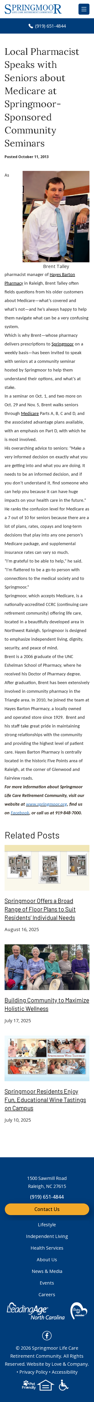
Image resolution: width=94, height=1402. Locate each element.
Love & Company (70, 1364)
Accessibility (65, 1372)
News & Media (47, 1271)
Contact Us (47, 1209)
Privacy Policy (33, 1372)
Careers (47, 1294)
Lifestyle (47, 1224)
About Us (47, 1259)
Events (47, 1283)
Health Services (47, 1248)
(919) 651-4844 (50, 26)
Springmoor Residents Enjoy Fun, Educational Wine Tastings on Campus (45, 1099)
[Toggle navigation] (83, 9)
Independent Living (47, 1236)
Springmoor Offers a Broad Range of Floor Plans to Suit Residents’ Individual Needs (40, 909)
